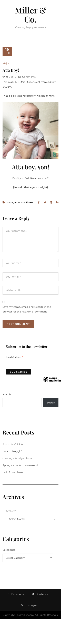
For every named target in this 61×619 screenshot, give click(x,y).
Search (7, 394)
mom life (19, 202)
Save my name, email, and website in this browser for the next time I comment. (27, 309)
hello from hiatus (13, 472)
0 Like (9, 76)
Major (6, 63)
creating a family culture (17, 458)
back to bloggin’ (12, 451)
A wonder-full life (13, 444)
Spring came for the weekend (20, 465)
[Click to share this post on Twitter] (45, 202)
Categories (9, 549)
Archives (11, 511)
